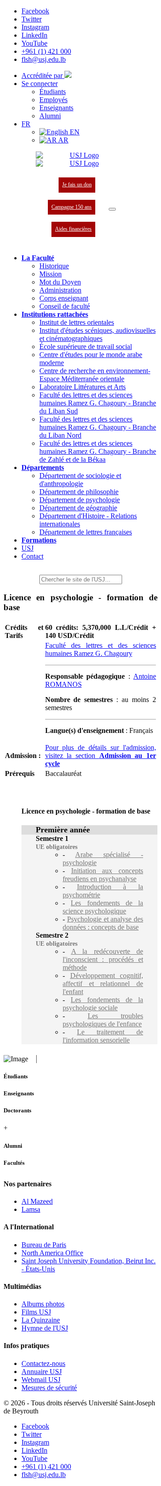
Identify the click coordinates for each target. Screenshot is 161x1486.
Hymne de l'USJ (44, 1328)
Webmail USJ (40, 1379)
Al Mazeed (37, 1201)
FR (25, 124)
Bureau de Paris (43, 1245)
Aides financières (73, 229)
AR (62, 140)
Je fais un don (77, 184)
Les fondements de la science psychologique (103, 907)
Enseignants (56, 108)
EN (74, 132)
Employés (53, 99)
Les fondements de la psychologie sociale (103, 1004)
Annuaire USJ (41, 1371)
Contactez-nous (43, 1363)
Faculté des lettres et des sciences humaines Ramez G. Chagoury (100, 649)
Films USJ (36, 1312)
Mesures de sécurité (49, 1387)
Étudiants (52, 91)
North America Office (52, 1253)
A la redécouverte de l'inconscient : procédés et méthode (103, 959)
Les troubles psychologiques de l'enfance (103, 1020)
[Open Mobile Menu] (112, 209)
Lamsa (30, 1209)
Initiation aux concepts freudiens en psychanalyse (103, 875)
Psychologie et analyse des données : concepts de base (103, 923)
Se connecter (39, 83)
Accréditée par (42, 75)
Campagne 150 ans (71, 207)
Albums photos (42, 1304)
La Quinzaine (40, 1320)
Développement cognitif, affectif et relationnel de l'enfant (103, 983)
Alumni (50, 116)
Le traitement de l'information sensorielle (103, 1036)
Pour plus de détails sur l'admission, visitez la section (100, 755)
